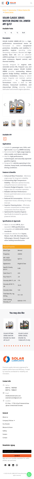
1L (5, 33)
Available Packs (8, 28)
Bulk (23, 33)
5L (17, 33)
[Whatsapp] (29, 474)
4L (11, 33)
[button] (4, 345)
